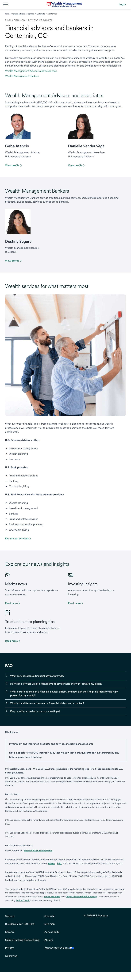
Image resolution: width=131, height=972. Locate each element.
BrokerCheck (23, 900)
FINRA (51, 863)
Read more (11, 603)
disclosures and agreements (38, 850)
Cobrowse (11, 955)
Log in (122, 4)
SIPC (59, 863)
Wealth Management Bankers (22, 76)
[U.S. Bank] (64, 4)
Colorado (41, 14)
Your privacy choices (56, 947)
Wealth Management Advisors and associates (31, 70)
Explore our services (17, 538)
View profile (12, 165)
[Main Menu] (6, 4)
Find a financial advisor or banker (19, 14)
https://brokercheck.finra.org (81, 896)
